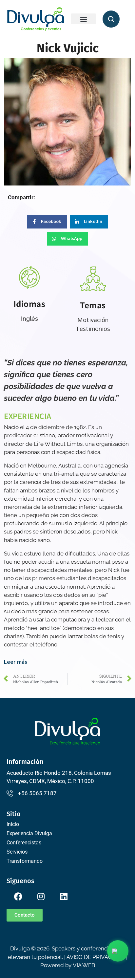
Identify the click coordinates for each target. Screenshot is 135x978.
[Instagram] (40, 896)
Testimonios (93, 328)
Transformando (25, 861)
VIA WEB (84, 965)
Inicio (13, 824)
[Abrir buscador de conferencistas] (111, 19)
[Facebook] (18, 896)
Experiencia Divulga (29, 833)
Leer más (15, 662)
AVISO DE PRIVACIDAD (96, 957)
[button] (83, 18)
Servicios (17, 852)
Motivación (92, 319)
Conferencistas (24, 842)
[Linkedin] (63, 896)
